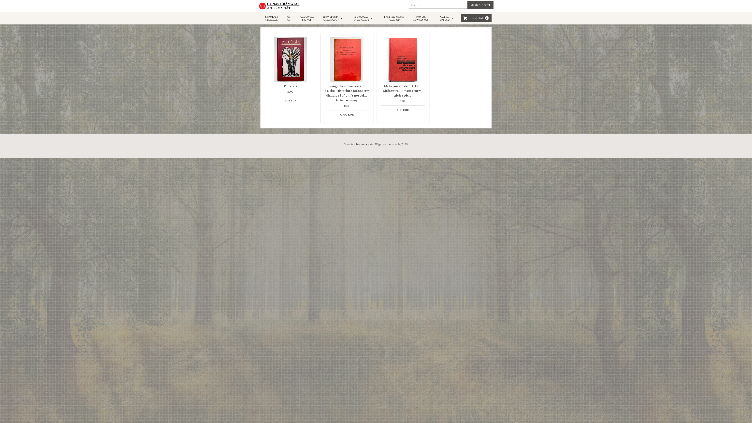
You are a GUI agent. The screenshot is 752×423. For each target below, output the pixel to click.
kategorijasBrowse (307, 18)
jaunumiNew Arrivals (420, 18)
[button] (334, 18)
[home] (279, 6)
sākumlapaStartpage (271, 18)
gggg (289, 18)
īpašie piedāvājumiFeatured (394, 18)
